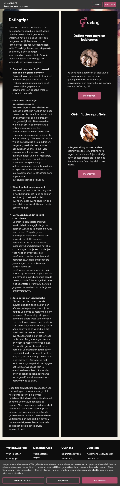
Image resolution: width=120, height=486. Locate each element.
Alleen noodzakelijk (23, 480)
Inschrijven (110, 4)
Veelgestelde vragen (40, 455)
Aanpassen (63, 480)
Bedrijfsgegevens (71, 453)
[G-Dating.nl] (89, 22)
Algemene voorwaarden (100, 453)
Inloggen (97, 4)
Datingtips (12, 458)
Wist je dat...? (13, 453)
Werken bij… (68, 458)
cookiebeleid (90, 470)
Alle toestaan (99, 480)
